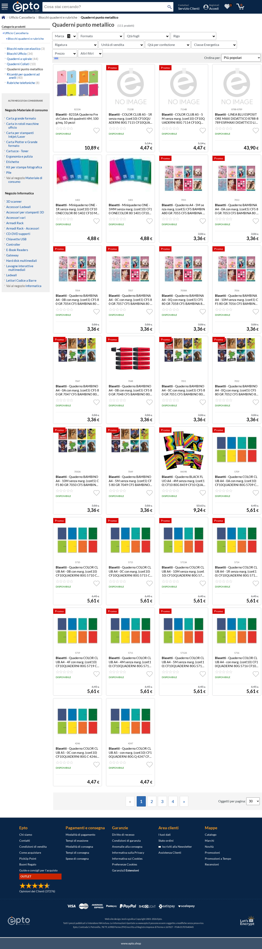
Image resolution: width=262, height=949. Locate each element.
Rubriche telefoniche (23, 83)
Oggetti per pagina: (232, 801)
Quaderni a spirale (22, 59)
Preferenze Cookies (124, 864)
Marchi (209, 840)
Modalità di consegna (79, 846)
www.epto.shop (131, 943)
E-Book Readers (17, 250)
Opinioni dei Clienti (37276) (37, 891)
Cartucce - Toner (17, 151)
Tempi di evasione (77, 840)
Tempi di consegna (77, 852)
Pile (8, 172)
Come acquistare (30, 852)
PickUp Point (27, 858)
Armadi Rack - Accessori (22, 228)
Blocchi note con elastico (26, 48)
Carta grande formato (21, 118)
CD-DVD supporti (18, 234)
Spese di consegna (77, 858)
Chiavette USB (16, 239)
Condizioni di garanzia (126, 840)
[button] (98, 87)
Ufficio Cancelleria (22, 17)
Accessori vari (15, 217)
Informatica (33, 286)
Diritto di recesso (123, 834)
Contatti (24, 840)
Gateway (12, 255)
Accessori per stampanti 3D (25, 212)
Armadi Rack (15, 223)
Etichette (12, 162)
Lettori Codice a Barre (21, 280)
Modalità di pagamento (80, 834)
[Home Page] (3, 18)
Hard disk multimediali (21, 260)
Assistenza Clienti (169, 852)
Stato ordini (166, 840)
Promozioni (212, 852)
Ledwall (11, 275)
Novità (209, 846)
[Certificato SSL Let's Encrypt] (246, 921)
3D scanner (14, 201)
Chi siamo (25, 834)
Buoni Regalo (27, 864)
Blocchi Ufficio (20, 53)
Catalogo (210, 834)
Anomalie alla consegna (127, 846)
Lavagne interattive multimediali (19, 268)
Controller (13, 244)
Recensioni (212, 864)
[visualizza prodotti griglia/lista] (56, 59)
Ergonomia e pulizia (19, 156)
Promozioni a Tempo (218, 858)
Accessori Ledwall (18, 207)
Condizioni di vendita (33, 846)
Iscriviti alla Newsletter (176, 846)
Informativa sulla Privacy (128, 852)
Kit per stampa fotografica (24, 167)
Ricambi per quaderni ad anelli (23, 76)
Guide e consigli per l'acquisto (38, 870)
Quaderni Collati (21, 64)
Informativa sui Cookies (127, 858)
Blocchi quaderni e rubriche (58, 17)
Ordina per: (212, 58)
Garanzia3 (125, 870)
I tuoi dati (164, 834)
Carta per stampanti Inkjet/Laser (20, 134)
